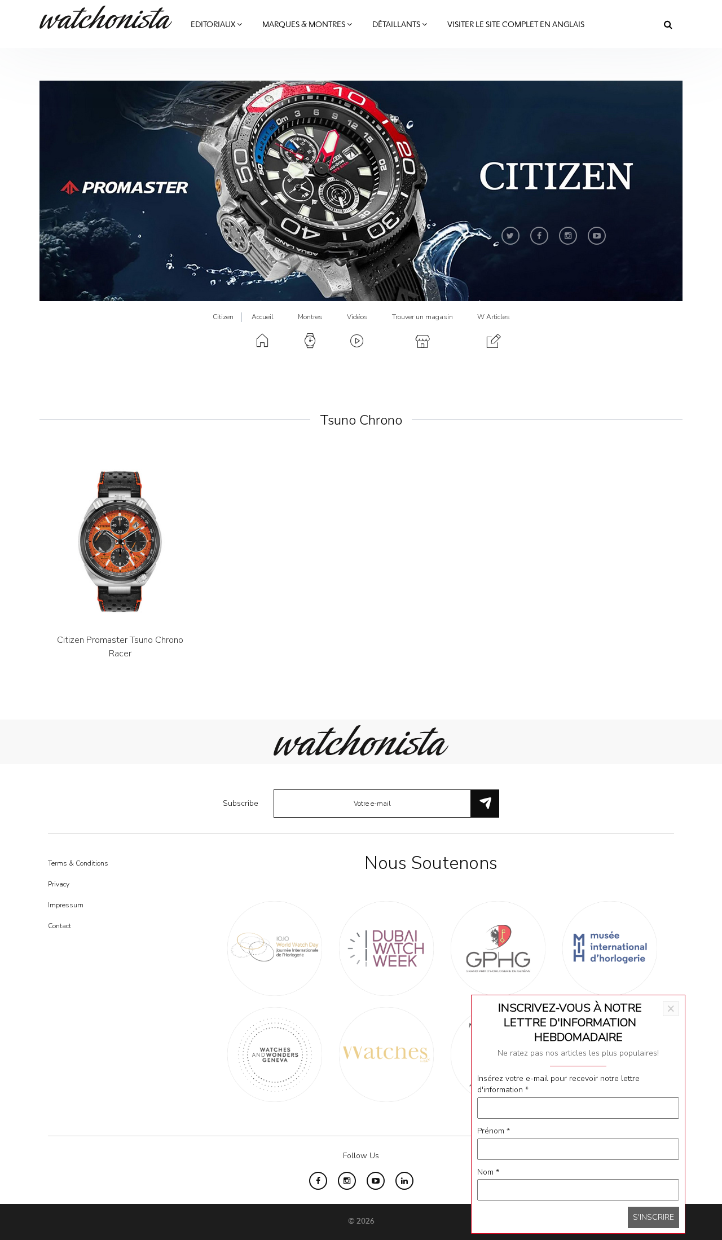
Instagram (568, 236)
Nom (488, 1172)
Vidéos (357, 316)
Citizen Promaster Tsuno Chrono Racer (120, 647)
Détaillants (397, 25)
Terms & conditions (78, 863)
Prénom (493, 1131)
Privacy (58, 884)
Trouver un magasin (422, 316)
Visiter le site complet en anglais (515, 25)
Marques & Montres (304, 25)
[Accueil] (109, 17)
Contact (59, 925)
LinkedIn (404, 1181)
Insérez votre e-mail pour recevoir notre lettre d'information (558, 1084)
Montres (310, 316)
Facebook (539, 236)
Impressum (65, 905)
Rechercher (668, 24)
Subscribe (240, 803)
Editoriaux (214, 25)
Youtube (597, 236)
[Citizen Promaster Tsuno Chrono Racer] (119, 541)
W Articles (493, 316)
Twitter (510, 236)
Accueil (263, 316)
